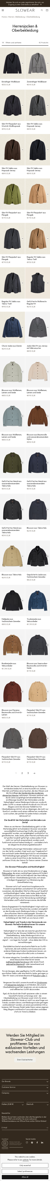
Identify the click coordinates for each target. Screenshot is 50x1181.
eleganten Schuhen (15, 985)
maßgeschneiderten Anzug (17, 962)
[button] (3, 10)
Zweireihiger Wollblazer (37, 82)
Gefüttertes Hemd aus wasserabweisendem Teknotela (11, 483)
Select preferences (25, 1171)
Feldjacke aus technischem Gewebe (11, 620)
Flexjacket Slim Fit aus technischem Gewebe (36, 711)
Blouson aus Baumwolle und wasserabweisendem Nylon (37, 437)
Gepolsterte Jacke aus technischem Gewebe (36, 576)
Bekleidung (20, 17)
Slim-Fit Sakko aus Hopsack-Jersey (34, 125)
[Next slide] (22, 63)
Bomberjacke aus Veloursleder (9, 664)
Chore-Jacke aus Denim (12, 346)
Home (4, 17)
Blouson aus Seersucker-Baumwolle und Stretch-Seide (37, 665)
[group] (12, 63)
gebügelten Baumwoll (15, 964)
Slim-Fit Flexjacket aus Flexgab (11, 214)
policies (26, 1160)
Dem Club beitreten (25, 1060)
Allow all (25, 1177)
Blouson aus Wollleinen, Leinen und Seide (12, 391)
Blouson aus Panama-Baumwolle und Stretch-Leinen (12, 712)
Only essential (25, 1165)
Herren (11, 17)
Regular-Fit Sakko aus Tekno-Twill (36, 258)
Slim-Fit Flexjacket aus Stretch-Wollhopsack (11, 125)
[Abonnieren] (45, 1127)
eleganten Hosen (24, 966)
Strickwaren (42, 982)
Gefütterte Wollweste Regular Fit (37, 302)
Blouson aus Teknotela (36, 528)
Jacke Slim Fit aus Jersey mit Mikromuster (37, 347)
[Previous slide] (2, 63)
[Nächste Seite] (34, 773)
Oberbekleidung (33, 17)
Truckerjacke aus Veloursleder (34, 620)
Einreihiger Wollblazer (11, 82)
